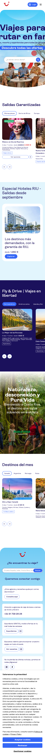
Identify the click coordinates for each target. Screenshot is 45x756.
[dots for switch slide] (42, 48)
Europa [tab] (36, 113)
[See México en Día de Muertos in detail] (17, 129)
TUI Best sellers (8, 511)
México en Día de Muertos (13, 142)
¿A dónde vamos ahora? (15, 60)
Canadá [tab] (7, 473)
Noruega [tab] (28, 473)
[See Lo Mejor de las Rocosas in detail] (17, 320)
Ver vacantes (11, 649)
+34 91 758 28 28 (13, 614)
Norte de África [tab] (24, 113)
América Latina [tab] (24, 304)
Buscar (37, 570)
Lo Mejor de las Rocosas (12, 333)
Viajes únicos (7, 153)
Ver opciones (15, 157)
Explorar (11, 256)
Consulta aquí (12, 597)
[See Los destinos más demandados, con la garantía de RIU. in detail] (22, 219)
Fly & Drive (6, 343)
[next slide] (9, 167)
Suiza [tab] (37, 473)
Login (34, 4)
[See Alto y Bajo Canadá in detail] (17, 489)
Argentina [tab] (17, 473)
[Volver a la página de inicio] (8, 4)
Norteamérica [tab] (9, 304)
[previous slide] (4, 167)
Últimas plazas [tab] (9, 113)
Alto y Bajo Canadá (10, 502)
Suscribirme (11, 631)
